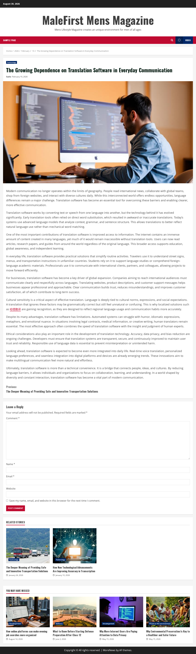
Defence (59, 624)
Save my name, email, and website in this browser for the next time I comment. (54, 500)
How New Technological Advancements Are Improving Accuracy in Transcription (74, 545)
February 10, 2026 (20, 76)
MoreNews (109, 650)
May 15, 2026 (108, 639)
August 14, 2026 (16, 639)
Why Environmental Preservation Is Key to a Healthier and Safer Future (168, 612)
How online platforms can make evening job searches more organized (28, 612)
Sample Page (9, 40)
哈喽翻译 (15, 309)
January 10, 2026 (63, 575)
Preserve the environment (159, 624)
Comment (13, 418)
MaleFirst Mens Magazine (98, 20)
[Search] (172, 40)
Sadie (8, 76)
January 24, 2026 (16, 575)
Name (10, 464)
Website (10, 488)
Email (10, 476)
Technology (11, 62)
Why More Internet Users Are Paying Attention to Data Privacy (121, 612)
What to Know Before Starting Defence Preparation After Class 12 (74, 612)
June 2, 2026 (61, 639)
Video (188, 40)
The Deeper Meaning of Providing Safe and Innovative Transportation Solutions (52, 389)
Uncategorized (15, 624)
